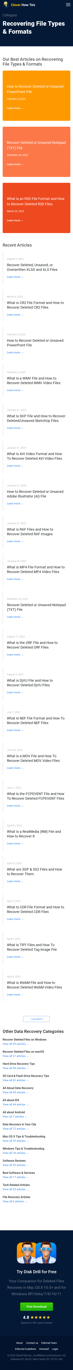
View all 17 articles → (16, 1177)
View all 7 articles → (15, 1116)
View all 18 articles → (16, 1153)
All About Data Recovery (18, 1088)
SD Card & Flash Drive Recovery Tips (26, 1076)
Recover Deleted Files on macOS (23, 1051)
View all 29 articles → (16, 1044)
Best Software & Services (19, 1173)
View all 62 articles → (16, 1080)
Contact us (32, 1342)
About (19, 1342)
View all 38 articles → (16, 1068)
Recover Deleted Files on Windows (24, 1039)
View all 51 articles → (16, 1056)
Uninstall (44, 1349)
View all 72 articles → (16, 1128)
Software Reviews (14, 1160)
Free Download (37, 1306)
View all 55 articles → (16, 1165)
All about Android (14, 1112)
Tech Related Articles (16, 1185)
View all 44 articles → (16, 1092)
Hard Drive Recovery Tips (19, 1063)
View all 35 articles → (16, 1140)
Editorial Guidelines (25, 1349)
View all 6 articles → (15, 1201)
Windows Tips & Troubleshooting (23, 1148)
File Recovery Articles (16, 1197)
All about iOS (11, 1100)
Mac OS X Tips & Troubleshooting (24, 1136)
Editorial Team (49, 1342)
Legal (55, 1349)
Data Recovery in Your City (19, 1124)
